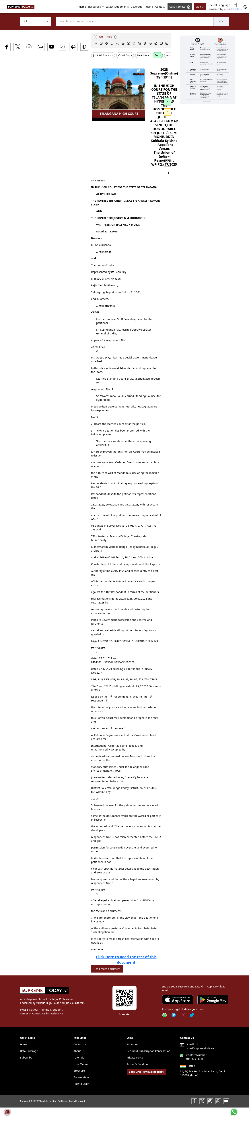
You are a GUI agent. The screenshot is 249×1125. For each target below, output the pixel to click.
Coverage (136, 6)
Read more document (107, 969)
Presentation (81, 1077)
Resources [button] (95, 6)
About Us (79, 1051)
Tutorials (78, 1057)
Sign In (200, 6)
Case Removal (177, 6)
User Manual (81, 1064)
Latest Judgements (117, 6)
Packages (132, 1044)
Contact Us (80, 1044)
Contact (160, 6)
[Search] (221, 21)
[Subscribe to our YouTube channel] (226, 1101)
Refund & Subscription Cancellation (148, 1051)
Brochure (79, 1070)
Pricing (149, 6)
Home (82, 6)
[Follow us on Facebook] (194, 1101)
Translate (236, 9)
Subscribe (26, 1057)
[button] (207, 70)
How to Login (81, 1083)
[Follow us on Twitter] (192, 1015)
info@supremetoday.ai (201, 1048)
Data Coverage (29, 1051)
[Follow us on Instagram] (183, 1015)
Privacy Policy (135, 1057)
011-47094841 (194, 1059)
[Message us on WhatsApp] (218, 1101)
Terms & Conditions (139, 1064)
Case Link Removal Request (146, 1071)
